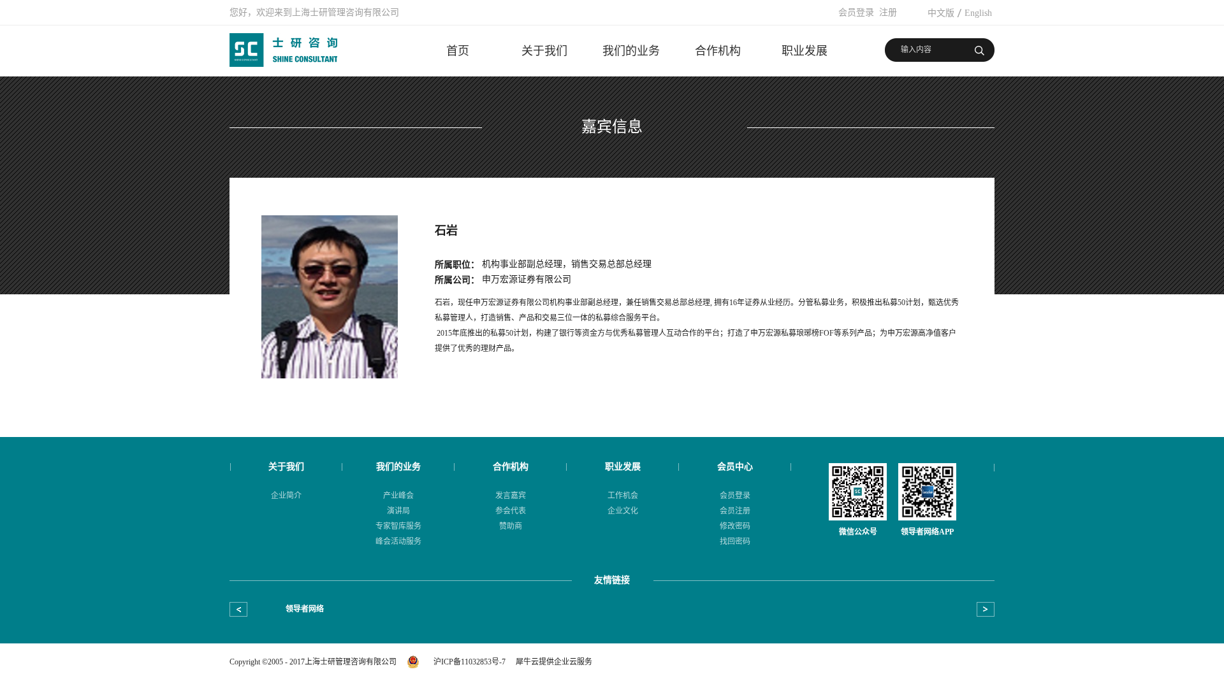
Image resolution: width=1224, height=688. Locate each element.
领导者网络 (305, 609)
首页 (457, 51)
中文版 (941, 13)
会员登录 (856, 12)
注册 (888, 12)
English (978, 13)
